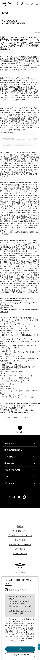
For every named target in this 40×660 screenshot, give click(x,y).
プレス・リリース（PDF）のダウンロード (14, 417)
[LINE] (24, 497)
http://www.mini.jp (21, 412)
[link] (17, 4)
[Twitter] (14, 497)
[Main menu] (37, 4)
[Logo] (20, 565)
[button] (22, 4)
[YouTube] (19, 497)
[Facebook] (4, 497)
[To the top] (20, 428)
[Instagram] (9, 497)
